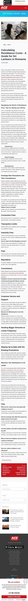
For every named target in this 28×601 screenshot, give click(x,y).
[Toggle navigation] (26, 8)
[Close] (2, 1)
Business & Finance (6, 460)
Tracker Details (11, 599)
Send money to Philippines (14, 558)
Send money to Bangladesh (14, 552)
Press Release (14, 570)
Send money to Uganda (14, 564)
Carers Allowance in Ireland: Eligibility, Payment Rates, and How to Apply (17, 512)
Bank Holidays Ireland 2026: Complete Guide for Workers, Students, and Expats (17, 519)
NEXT (23, 465)
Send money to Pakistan (14, 551)
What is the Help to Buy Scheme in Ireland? (15, 526)
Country (4, 495)
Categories (4, 485)
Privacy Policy (4, 599)
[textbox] (14, 489)
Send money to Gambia (14, 554)
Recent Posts (5, 506)
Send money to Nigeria (14, 555)
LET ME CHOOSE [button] (14, 593)
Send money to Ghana (14, 557)
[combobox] (14, 489)
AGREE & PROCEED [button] (14, 597)
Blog (5, 44)
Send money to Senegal (14, 559)
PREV (5, 465)
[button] (25, 581)
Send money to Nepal (14, 561)
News (9, 44)
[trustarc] (23, 599)
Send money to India (14, 562)
